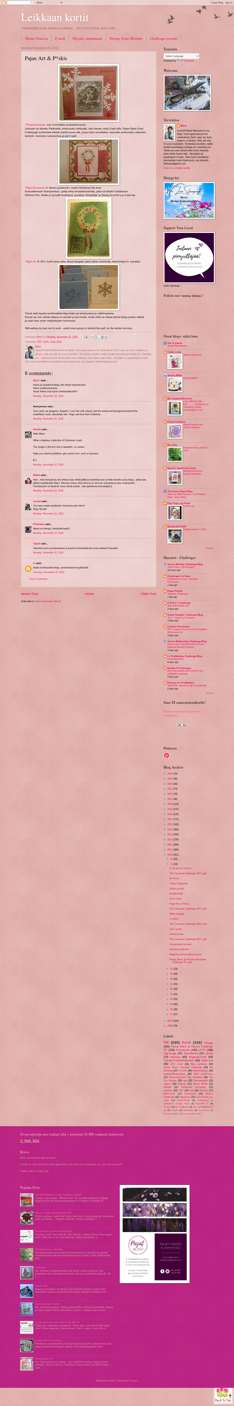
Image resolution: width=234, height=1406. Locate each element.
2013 (170, 839)
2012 (170, 844)
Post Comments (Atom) (48, 601)
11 (171, 864)
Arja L (36, 380)
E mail (60, 38)
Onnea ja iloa (176, 934)
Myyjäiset (185, 1097)
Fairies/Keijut (183, 1100)
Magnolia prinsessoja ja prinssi (185, 954)
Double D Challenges (179, 668)
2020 (170, 804)
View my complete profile (177, 168)
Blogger (133, 1380)
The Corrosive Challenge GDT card (187, 873)
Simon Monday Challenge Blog (185, 564)
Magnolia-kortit (197, 1056)
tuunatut (168, 1090)
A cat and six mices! (180, 868)
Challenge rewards (164, 38)
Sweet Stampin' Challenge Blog (185, 614)
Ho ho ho (174, 878)
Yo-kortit (182, 1070)
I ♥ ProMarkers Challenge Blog (184, 656)
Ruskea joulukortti (178, 949)
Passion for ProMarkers (180, 682)
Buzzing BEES (190, 378)
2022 (170, 794)
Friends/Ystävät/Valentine (179, 1060)
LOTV (201, 1049)
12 (171, 859)
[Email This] (92, 337)
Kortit (186, 1042)
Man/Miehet (191, 1053)
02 (171, 1009)
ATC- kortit (43, 341)
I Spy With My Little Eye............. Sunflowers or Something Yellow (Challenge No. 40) (196, 405)
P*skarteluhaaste (35, 124)
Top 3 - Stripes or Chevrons (181, 617)
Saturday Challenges (177, 594)
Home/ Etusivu (36, 38)
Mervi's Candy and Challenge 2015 (53, 1213)
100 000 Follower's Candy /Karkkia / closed (58, 1194)
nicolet (37, 501)
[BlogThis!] (95, 337)
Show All (209, 548)
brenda (37, 429)
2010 (170, 854)
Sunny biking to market (47, 1304)
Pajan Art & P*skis (179, 903)
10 (171, 968)
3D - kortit (198, 1107)
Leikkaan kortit (55, 17)
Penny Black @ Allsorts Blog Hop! (53, 1231)
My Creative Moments (179, 398)
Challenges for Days (178, 576)
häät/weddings (200, 1070)
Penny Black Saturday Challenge (183, 1067)
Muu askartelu (199, 1064)
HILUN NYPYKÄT (177, 526)
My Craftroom (182, 1107)
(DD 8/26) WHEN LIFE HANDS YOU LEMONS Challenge (185, 672)
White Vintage (176, 913)
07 (171, 984)
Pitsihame (38, 524)
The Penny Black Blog (180, 491)
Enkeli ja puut (176, 888)
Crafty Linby (174, 352)
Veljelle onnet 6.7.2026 (194, 529)
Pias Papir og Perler (178, 503)
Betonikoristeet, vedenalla (49, 1249)
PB (166, 1042)
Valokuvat (207, 1060)
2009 (170, 1020)
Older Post (148, 594)
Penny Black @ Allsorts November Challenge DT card (187, 961)
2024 (170, 783)
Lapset (167, 1083)
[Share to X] (99, 337)
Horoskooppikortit (190, 1114)
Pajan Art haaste (35, 187)
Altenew (203, 1090)
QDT (178, 1114)
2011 (170, 849)
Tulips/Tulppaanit (178, 883)
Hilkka (36, 475)
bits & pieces (174, 343)
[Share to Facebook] (102, 337)
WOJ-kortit (169, 1093)
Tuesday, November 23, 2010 (48, 572)
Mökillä (167, 1087)
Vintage (208, 1042)
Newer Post (29, 594)
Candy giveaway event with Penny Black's (57, 1322)
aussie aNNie (174, 375)
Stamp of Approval (192, 355)
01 (171, 1014)
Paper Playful (175, 591)
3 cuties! (174, 918)
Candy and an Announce (48, 1340)
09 (171, 973)
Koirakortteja (176, 893)
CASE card (188, 506)
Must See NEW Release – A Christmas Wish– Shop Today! (186, 495)
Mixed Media (200, 1083)
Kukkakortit (183, 1049)
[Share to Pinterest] (106, 337)
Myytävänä (168, 1114)
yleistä (209, 1053)
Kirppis (174, 1110)
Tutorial (167, 1107)
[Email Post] (85, 336)
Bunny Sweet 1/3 (44, 1358)
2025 (170, 778)
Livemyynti (190, 1093)
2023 (170, 788)
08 (171, 978)
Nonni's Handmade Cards (181, 468)
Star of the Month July (178, 605)
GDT (180, 1090)
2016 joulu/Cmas (203, 1074)
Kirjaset (182, 1083)
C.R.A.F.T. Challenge (179, 603)
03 (171, 1004)
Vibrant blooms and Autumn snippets (193, 426)
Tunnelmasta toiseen (180, 944)
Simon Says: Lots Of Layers (181, 567)
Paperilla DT (202, 1104)
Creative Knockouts (178, 626)
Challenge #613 (175, 659)
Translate (189, 60)
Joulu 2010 (56, 341)
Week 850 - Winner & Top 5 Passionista (187, 685)
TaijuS (36, 543)
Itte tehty (172, 445)
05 (171, 994)
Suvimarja (188, 1110)
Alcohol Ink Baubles (177, 346)
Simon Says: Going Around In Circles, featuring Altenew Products (186, 645)
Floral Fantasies (176, 421)
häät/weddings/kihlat (174, 1074)
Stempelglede (200, 1080)
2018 (170, 814)
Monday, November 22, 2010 (48, 396)
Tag (191, 1090)
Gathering (40, 1267)
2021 (170, 799)
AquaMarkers (204, 1110)
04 (171, 999)
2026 (170, 773)
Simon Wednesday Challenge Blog (187, 641)
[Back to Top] (223, 1394)
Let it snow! (175, 898)
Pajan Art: (31, 261)
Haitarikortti (41, 1285)
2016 (170, 824)
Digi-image (170, 1053)
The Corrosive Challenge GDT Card (188, 924)
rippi (185, 1080)
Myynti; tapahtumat (87, 38)
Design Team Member (126, 38)
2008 (170, 1025)
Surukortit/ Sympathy (193, 1087)
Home (89, 594)
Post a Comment (38, 579)
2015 (170, 829)
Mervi (184, 125)
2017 (170, 819)
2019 (170, 809)
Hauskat (175, 1056)
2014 (170, 834)
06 (171, 989)
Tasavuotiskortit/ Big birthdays (185, 1077)
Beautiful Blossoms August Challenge (192, 472)
